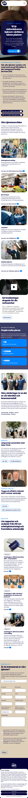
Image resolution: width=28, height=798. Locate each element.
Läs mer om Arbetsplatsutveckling (11, 171)
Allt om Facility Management (11, 115)
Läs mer (4, 461)
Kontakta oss (13, 51)
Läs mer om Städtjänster (9, 238)
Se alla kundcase (16, 461)
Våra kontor (7, 317)
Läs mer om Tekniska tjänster (10, 271)
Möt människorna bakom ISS (11, 510)
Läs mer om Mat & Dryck (8, 204)
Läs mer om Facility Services (11, 111)
